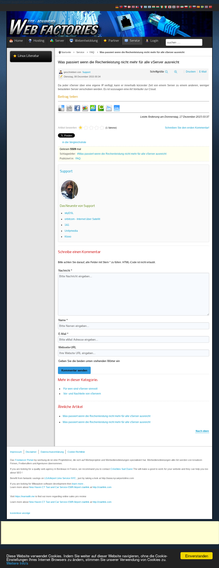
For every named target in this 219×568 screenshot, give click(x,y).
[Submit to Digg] (69, 107)
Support (86, 72)
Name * (63, 320)
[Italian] (165, 7)
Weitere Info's (17, 563)
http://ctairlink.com (102, 502)
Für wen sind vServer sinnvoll (80, 388)
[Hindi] (153, 7)
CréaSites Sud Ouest (122, 469)
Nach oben (202, 431)
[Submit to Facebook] (77, 107)
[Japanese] (170, 7)
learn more (77, 483)
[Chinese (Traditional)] (121, 7)
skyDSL (69, 213)
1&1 (67, 224)
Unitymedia (71, 230)
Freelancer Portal (24, 460)
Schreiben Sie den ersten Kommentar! (187, 127)
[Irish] (161, 7)
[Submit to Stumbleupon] (93, 107)
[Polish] (186, 7)
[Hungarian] (157, 7)
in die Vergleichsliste (74, 142)
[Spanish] (198, 7)
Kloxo (68, 236)
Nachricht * (65, 270)
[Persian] (182, 7)
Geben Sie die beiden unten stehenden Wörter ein (89, 361)
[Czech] (125, 7)
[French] (141, 7)
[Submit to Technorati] (101, 107)
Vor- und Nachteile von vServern (82, 393)
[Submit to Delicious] (61, 107)
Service (80, 52)
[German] (117, 7)
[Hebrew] (149, 7)
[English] (133, 7)
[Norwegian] (178, 7)
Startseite (66, 52)
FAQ (92, 52)
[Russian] (194, 7)
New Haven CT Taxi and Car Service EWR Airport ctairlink (59, 487)
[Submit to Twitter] (108, 107)
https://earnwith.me (25, 496)
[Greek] (145, 7)
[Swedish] (202, 7)
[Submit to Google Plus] (85, 107)
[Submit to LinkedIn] (116, 107)
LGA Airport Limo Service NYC (60, 478)
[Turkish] (210, 7)
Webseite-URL (67, 347)
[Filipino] (137, 7)
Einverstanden (196, 555)
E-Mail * (63, 333)
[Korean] (174, 7)
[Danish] (129, 7)
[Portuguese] (190, 7)
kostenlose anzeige (20, 513)
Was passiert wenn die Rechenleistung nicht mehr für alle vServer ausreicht (122, 153)
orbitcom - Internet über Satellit (82, 219)
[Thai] (206, 7)
